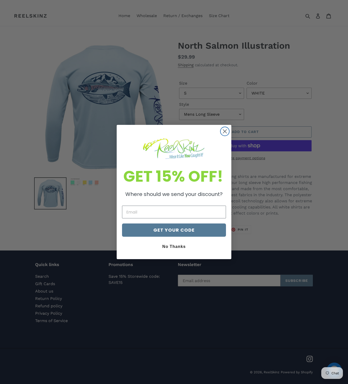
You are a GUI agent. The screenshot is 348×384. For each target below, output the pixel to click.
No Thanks (174, 246)
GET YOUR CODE (174, 230)
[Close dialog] (224, 131)
